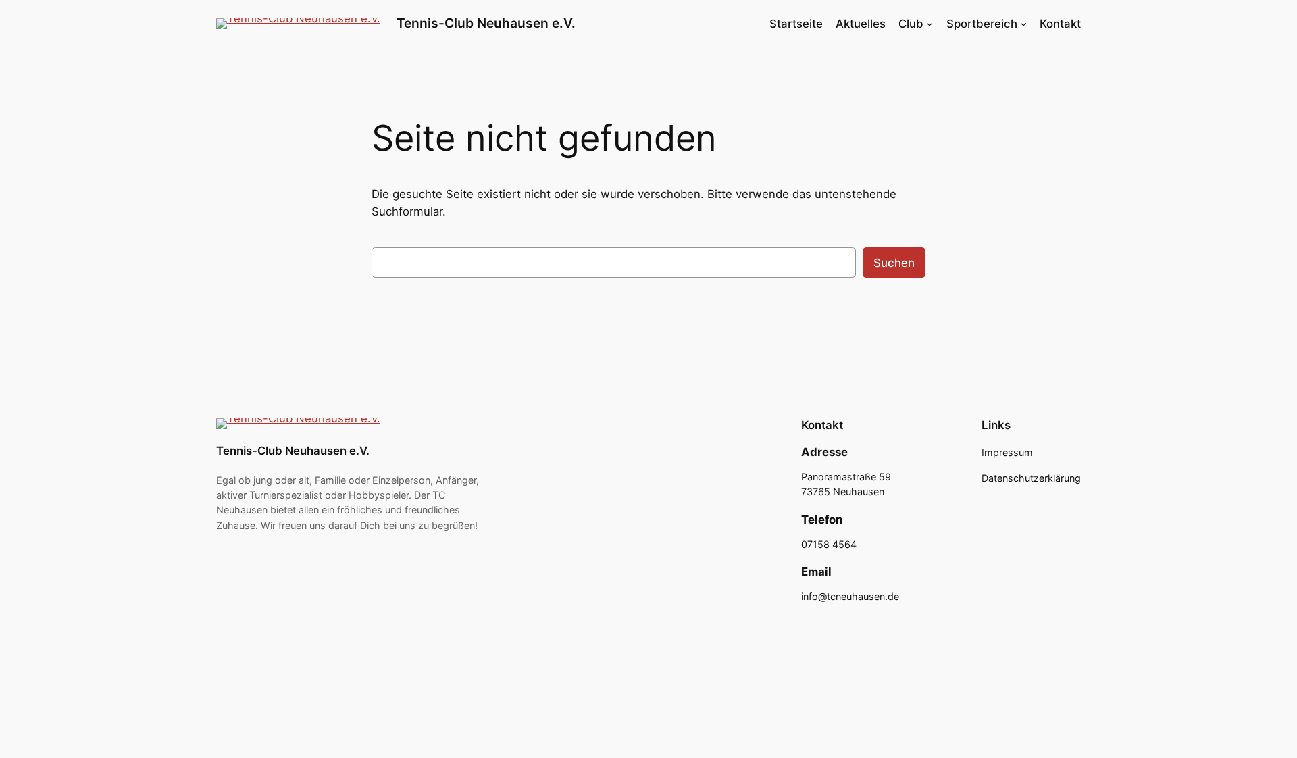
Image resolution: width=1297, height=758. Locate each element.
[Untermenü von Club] (929, 23)
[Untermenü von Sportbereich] (1023, 23)
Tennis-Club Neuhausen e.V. (486, 23)
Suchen (894, 263)
